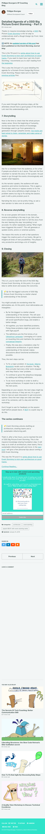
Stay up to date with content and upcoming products (23, 473)
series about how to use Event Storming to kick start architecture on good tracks (21, 55)
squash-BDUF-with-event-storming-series (15, 528)
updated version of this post (24, 43)
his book (30, 364)
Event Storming (14, 34)
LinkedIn (31, 823)
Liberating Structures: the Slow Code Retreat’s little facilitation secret (21, 743)
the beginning (7, 63)
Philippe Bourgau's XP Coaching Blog (15, 4)
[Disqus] (22, 595)
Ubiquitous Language (14, 336)
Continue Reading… (9, 466)
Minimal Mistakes (32, 830)
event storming (28, 524)
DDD (36, 31)
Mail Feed (7, 827)
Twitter (13, 823)
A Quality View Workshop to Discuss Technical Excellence (21, 806)
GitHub (22, 823)
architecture (16, 524)
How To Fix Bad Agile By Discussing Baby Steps (21, 775)
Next (33, 556)
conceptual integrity (14, 342)
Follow (31, 13)
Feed (16, 827)
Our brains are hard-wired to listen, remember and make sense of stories (22, 133)
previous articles (8, 75)
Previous (12, 556)
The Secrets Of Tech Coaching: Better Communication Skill (17, 711)
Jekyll (24, 830)
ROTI (26, 410)
